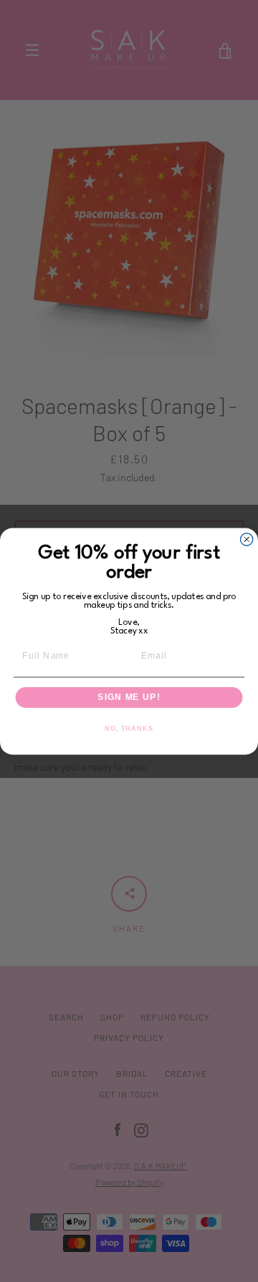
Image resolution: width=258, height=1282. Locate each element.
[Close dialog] (247, 539)
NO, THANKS (129, 727)
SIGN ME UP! (128, 697)
